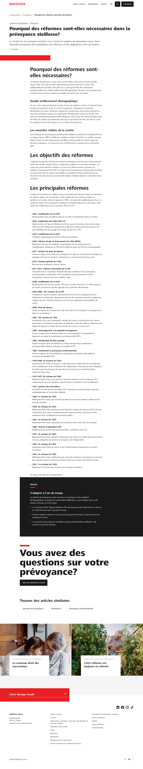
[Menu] (117, 4)
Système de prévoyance (33, 609)
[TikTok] (132, 707)
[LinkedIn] (117, 707)
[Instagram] (127, 707)
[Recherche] (111, 4)
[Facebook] (122, 707)
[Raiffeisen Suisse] (17, 4)
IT (133, 759)
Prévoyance (56, 609)
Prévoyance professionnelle (81, 609)
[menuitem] (79, 4)
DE (125, 759)
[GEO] (65, 694)
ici (62, 475)
